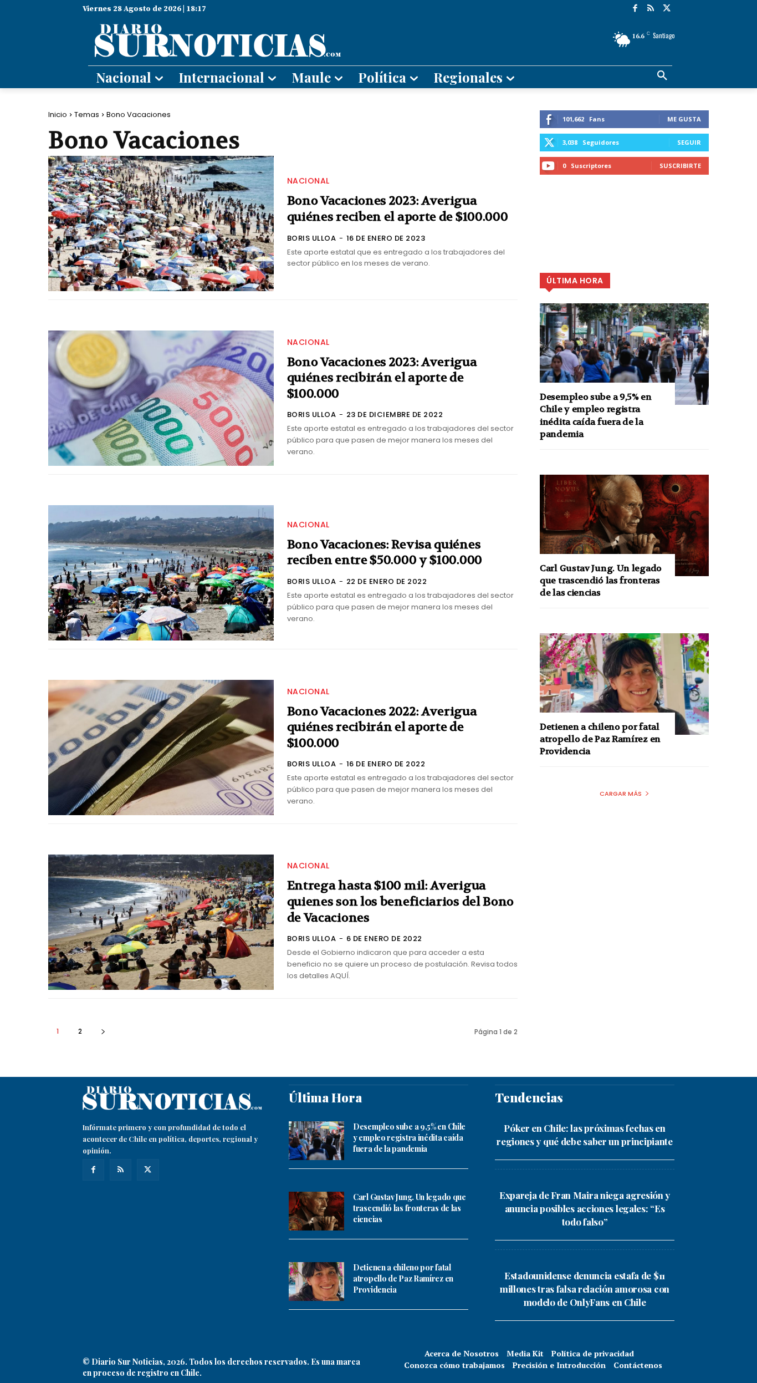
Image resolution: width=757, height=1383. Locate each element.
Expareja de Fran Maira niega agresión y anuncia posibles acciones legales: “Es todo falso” (584, 1208)
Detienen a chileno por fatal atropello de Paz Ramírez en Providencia (600, 739)
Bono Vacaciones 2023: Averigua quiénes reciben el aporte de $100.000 (397, 209)
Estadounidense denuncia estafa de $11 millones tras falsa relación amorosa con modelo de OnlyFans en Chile (584, 1288)
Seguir (689, 142)
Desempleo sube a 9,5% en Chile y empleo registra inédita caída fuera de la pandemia (596, 415)
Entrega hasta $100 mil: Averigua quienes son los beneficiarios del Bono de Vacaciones (400, 901)
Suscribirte (680, 165)
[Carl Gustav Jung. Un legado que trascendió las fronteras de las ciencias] (624, 525)
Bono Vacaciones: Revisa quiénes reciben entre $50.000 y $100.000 (384, 552)
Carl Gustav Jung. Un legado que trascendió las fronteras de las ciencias (601, 580)
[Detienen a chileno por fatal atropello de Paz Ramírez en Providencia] (624, 684)
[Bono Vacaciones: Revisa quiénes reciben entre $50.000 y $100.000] (161, 572)
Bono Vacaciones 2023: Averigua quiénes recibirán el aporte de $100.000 (382, 377)
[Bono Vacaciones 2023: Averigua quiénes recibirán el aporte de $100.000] (161, 398)
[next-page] (103, 1031)
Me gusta (684, 119)
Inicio (57, 114)
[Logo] (282, 39)
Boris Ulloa (311, 238)
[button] (662, 76)
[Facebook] (635, 9)
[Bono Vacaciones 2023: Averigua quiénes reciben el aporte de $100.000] (161, 223)
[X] (666, 9)
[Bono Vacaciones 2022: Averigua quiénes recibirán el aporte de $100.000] (161, 747)
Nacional (308, 181)
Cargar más (621, 793)
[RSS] (651, 9)
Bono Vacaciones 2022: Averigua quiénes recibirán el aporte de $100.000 (382, 727)
